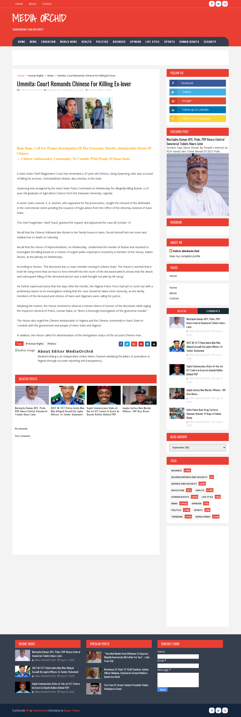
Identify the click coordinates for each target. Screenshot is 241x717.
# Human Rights (35, 343)
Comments (213, 311)
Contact (47, 3)
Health (87, 42)
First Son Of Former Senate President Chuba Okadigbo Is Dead (126, 687)
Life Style (153, 42)
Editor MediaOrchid (186, 251)
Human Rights (189, 42)
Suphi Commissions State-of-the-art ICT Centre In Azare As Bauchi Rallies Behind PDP (103, 411)
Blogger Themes (72, 710)
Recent (182, 311)
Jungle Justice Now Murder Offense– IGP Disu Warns (137, 409)
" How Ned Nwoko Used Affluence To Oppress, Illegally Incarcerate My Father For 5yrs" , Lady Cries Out (126, 657)
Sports (169, 42)
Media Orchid (39, 18)
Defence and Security (184, 483)
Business (119, 42)
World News (68, 42)
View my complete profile (184, 256)
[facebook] (212, 4)
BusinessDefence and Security (189, 477)
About (32, 3)
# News (51, 343)
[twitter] (218, 4)
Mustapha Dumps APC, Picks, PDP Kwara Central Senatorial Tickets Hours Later (31, 411)
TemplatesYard (39, 710)
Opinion (135, 42)
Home (19, 3)
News (33, 42)
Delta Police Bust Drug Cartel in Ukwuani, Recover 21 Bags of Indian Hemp (203, 414)
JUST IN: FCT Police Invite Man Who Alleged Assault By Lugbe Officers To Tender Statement (68, 411)
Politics (102, 42)
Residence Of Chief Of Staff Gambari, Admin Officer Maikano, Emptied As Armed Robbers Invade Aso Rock (126, 673)
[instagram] (225, 4)
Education (48, 42)
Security (210, 42)
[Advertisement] (159, 20)
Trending (177, 516)
